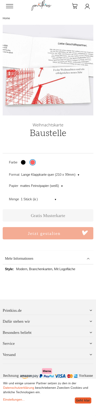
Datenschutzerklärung (18, 387)
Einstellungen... (14, 399)
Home (6, 18)
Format (14, 174)
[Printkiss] (41, 2)
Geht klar (83, 400)
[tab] (48, 258)
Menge (14, 199)
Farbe (13, 162)
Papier (13, 186)
